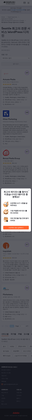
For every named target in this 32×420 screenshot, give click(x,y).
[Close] (29, 190)
